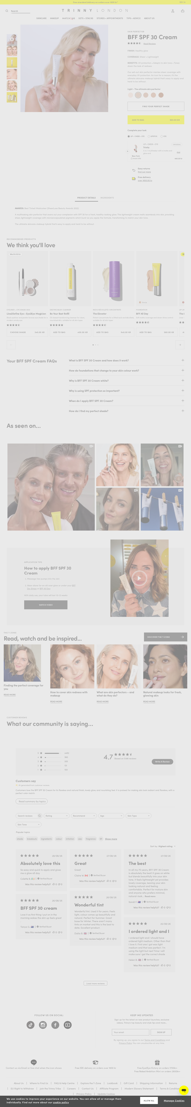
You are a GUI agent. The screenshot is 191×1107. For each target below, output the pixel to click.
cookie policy (61, 1102)
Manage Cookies (174, 1100)
